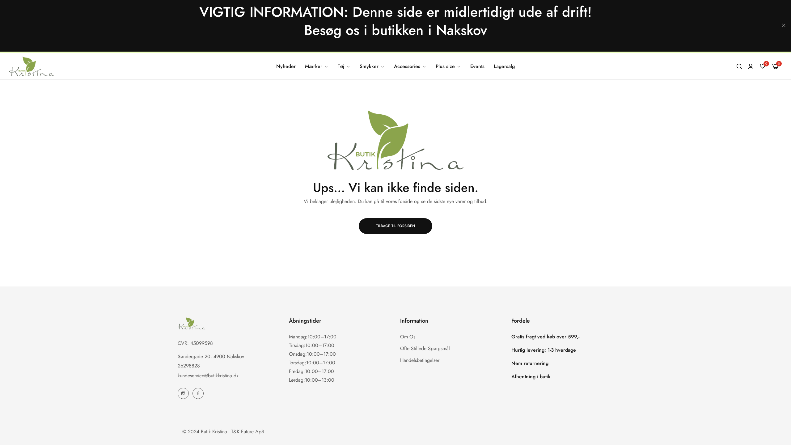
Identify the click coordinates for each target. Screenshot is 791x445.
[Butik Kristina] (31, 66)
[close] (783, 26)
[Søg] (739, 66)
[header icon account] (750, 66)
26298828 (189, 365)
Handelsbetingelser (419, 359)
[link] (316, 66)
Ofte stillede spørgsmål (425, 348)
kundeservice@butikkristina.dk (208, 375)
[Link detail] (183, 393)
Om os (407, 336)
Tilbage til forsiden (395, 226)
